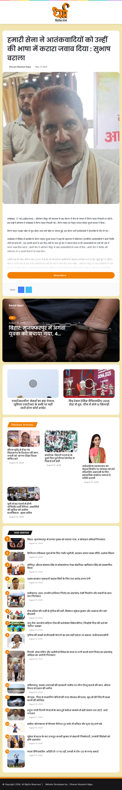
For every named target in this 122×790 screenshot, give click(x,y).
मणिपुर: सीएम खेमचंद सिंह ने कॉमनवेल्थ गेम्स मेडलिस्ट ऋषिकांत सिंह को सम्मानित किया (69, 566)
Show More (60, 275)
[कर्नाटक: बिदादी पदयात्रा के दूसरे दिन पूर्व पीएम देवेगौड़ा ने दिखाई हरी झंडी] (61, 441)
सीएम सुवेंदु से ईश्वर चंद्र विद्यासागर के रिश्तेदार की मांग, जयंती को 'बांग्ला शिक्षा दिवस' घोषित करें (23, 454)
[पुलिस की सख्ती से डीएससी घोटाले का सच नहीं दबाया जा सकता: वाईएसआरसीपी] (16, 641)
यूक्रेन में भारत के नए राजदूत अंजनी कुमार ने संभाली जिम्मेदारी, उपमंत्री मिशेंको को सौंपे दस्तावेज (68, 738)
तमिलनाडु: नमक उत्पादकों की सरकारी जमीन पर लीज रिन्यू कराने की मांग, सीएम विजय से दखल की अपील (68, 687)
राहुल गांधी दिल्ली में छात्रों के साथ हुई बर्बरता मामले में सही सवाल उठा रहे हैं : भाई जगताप (67, 712)
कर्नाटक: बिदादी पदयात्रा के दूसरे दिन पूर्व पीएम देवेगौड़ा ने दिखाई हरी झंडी (60, 458)
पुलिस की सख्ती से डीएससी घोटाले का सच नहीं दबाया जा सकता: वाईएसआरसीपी (67, 635)
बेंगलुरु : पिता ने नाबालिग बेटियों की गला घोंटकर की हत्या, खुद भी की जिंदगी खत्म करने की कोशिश (68, 699)
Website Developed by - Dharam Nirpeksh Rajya (68, 784)
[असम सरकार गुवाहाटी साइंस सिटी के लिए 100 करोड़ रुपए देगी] (16, 583)
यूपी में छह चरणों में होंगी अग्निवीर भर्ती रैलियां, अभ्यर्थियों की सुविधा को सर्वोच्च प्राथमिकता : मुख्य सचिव (23, 508)
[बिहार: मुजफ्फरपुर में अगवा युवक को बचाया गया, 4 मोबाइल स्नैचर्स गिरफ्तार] (16, 544)
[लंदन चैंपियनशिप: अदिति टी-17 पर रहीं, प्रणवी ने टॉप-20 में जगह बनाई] (16, 759)
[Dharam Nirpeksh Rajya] (61, 12)
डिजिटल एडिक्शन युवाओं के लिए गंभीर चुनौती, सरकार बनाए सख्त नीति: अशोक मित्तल (70, 553)
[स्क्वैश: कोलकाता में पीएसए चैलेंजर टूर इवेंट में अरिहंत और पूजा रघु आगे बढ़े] (16, 728)
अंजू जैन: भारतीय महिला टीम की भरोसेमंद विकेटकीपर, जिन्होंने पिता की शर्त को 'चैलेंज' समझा (67, 625)
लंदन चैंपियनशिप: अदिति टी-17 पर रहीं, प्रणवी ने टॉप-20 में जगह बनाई (62, 751)
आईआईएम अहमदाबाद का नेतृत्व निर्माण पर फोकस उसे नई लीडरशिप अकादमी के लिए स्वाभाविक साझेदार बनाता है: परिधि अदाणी (98, 472)
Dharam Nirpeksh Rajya (20, 67)
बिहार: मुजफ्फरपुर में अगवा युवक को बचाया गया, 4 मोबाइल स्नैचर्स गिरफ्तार (37, 334)
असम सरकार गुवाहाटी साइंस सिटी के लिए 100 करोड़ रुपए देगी (59, 578)
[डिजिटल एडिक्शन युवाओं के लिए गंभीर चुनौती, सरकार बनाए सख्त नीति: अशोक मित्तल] (16, 556)
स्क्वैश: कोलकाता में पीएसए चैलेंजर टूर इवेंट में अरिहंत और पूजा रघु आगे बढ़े (64, 724)
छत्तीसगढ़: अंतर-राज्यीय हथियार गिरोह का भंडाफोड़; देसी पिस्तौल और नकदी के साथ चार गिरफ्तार (69, 595)
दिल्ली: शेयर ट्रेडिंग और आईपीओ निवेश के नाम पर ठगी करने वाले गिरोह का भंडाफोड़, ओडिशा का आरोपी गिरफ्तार (70, 654)
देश (12, 318)
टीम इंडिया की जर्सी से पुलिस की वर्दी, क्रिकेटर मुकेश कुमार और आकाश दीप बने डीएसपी (67, 613)
